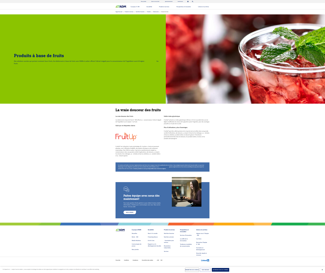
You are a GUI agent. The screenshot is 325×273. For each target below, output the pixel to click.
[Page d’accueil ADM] (121, 6)
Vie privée (118, 260)
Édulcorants (156, 11)
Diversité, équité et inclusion (201, 254)
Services (166, 251)
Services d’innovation (186, 235)
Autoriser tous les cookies (220, 269)
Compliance (135, 260)
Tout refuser (205, 269)
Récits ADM (135, 237)
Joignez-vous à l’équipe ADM (202, 234)
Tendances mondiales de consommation (186, 245)
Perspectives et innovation (183, 6)
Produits (149, 11)
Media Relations (136, 240)
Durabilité (149, 6)
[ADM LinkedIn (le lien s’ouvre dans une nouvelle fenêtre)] (205, 260)
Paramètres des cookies (147, 260)
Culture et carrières (203, 6)
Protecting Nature (153, 237)
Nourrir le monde (152, 233)
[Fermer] (322, 270)
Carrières (198, 239)
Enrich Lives (151, 240)
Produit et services (164, 6)
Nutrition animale (169, 237)
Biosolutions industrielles (167, 247)
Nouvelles (134, 233)
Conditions (126, 260)
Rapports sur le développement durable (154, 245)
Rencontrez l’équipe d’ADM (201, 243)
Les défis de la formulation (184, 239)
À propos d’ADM (135, 6)
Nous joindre (135, 249)
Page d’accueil (119, 11)
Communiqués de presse (136, 245)
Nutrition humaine (140, 11)
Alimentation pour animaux (169, 241)
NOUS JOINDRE (129, 212)
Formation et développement (200, 248)
